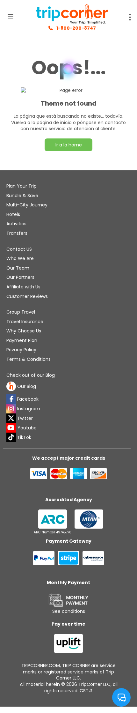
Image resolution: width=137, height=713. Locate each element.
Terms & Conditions (28, 359)
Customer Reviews (27, 296)
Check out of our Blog (30, 375)
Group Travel (20, 312)
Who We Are (20, 258)
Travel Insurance (24, 321)
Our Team (17, 268)
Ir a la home (68, 145)
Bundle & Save (22, 195)
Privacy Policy (21, 349)
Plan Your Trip (21, 186)
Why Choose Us (23, 331)
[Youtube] (11, 428)
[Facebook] (11, 399)
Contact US (19, 249)
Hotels (13, 214)
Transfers (16, 233)
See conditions (68, 611)
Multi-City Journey (26, 205)
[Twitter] (11, 418)
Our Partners (20, 277)
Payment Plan (21, 340)
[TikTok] (11, 437)
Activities (16, 223)
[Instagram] (11, 408)
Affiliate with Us (23, 287)
